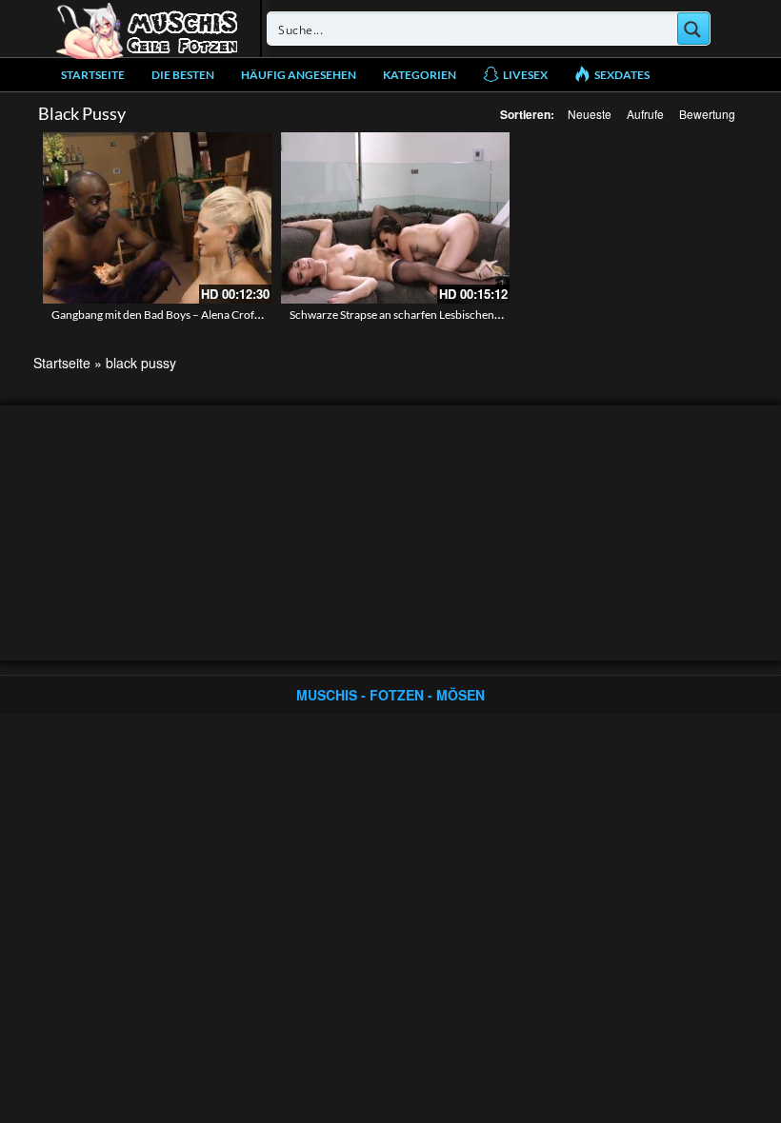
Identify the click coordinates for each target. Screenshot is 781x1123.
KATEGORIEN (419, 75)
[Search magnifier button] (693, 28)
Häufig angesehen (298, 75)
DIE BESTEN (182, 75)
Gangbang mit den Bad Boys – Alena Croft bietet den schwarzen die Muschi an (243, 314)
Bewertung (707, 114)
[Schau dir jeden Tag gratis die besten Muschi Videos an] (146, 28)
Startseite (93, 75)
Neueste (589, 114)
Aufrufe (645, 114)
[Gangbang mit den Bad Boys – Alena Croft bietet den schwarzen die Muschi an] (157, 218)
